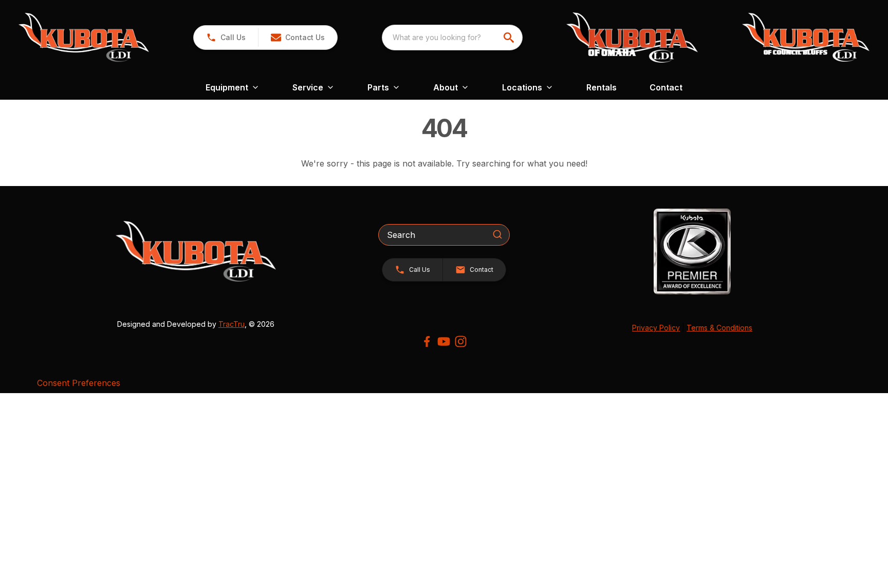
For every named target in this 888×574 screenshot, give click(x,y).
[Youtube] (443, 341)
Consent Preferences (78, 383)
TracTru (231, 324)
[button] (226, 37)
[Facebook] (426, 341)
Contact (666, 87)
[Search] (497, 234)
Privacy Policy (656, 327)
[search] (509, 37)
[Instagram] (460, 341)
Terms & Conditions (719, 327)
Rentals (601, 87)
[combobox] (452, 37)
